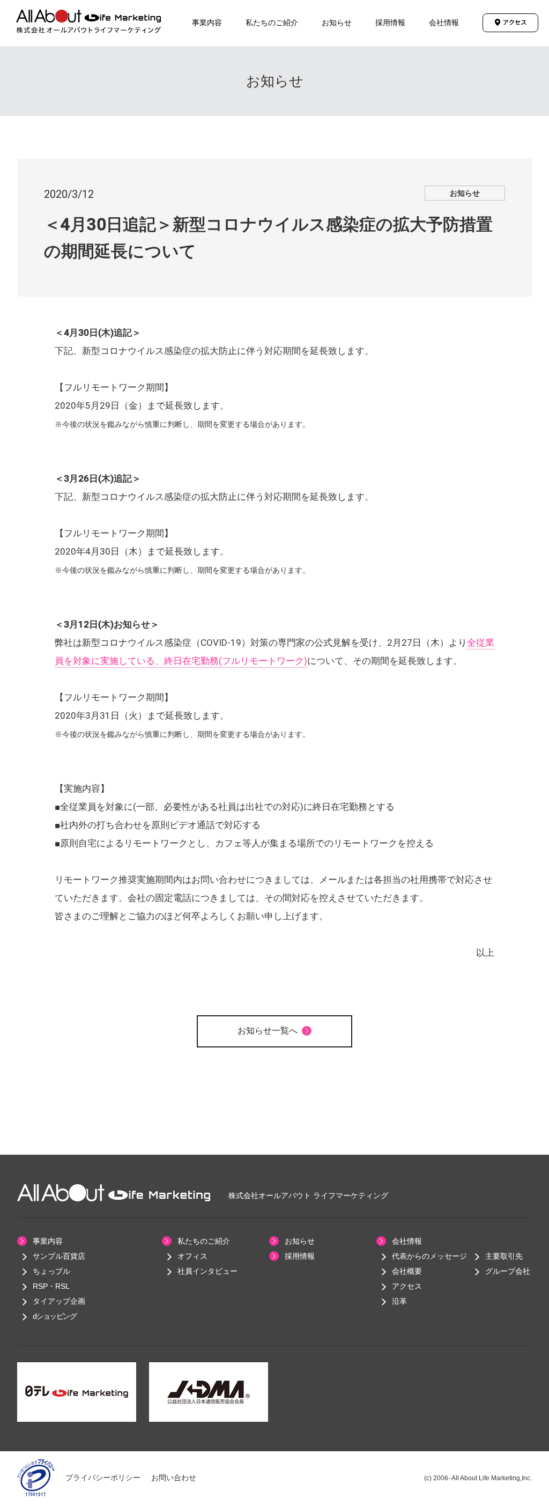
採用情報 (390, 22)
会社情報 (444, 22)
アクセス (407, 1286)
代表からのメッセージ (429, 1256)
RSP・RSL (51, 1286)
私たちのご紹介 (272, 22)
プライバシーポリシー (102, 1477)
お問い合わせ (173, 1477)
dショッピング (55, 1316)
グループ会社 (507, 1271)
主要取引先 (504, 1256)
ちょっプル (51, 1271)
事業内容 (207, 22)
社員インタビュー (207, 1271)
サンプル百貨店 (59, 1256)
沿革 (399, 1301)
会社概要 (407, 1271)
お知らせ (337, 22)
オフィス (192, 1256)
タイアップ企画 (59, 1301)
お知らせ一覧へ (268, 1030)
